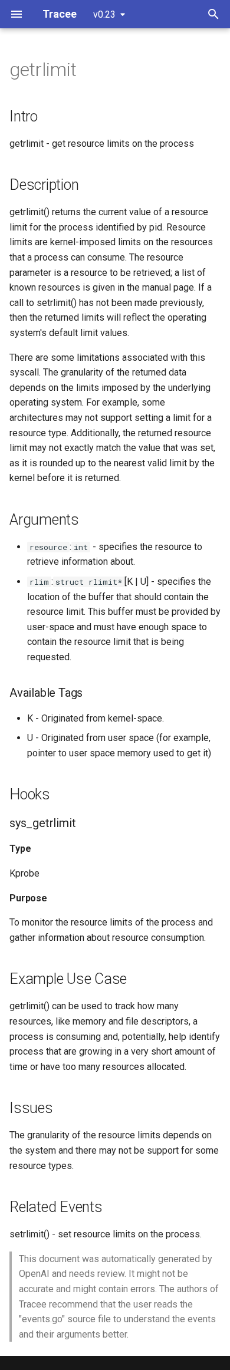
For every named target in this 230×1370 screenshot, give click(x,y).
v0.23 (104, 14)
